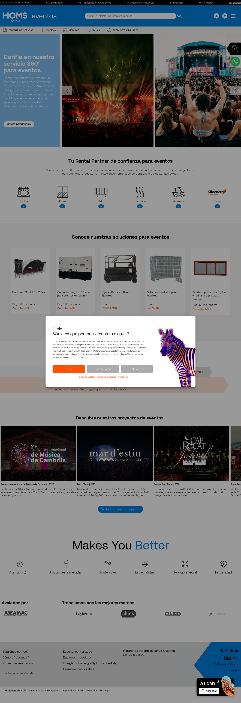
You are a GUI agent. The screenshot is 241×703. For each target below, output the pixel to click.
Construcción (56, 2)
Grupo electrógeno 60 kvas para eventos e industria (74, 294)
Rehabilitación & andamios (97, 2)
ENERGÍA (51, 30)
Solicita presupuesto (19, 124)
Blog (235, 658)
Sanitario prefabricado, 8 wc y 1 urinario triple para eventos (209, 296)
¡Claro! (69, 369)
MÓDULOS (74, 30)
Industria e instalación (142, 2)
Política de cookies (87, 690)
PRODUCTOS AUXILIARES (125, 30)
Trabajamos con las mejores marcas (98, 602)
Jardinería (178, 2)
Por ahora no (103, 369)
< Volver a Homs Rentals (18, 673)
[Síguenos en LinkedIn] (231, 651)
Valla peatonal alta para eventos (162, 294)
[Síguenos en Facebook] (226, 651)
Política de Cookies (86, 376)
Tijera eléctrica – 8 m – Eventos (116, 294)
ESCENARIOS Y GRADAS (21, 30)
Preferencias (136, 369)
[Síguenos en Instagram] (221, 651)
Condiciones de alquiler (39, 690)
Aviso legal (104, 690)
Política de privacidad (106, 376)
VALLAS (96, 30)
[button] (224, 16)
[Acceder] (216, 16)
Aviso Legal (123, 376)
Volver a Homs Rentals (17, 2)
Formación (207, 2)
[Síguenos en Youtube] (236, 651)
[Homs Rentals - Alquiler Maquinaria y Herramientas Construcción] (15, 17)
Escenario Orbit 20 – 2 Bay (28, 292)
